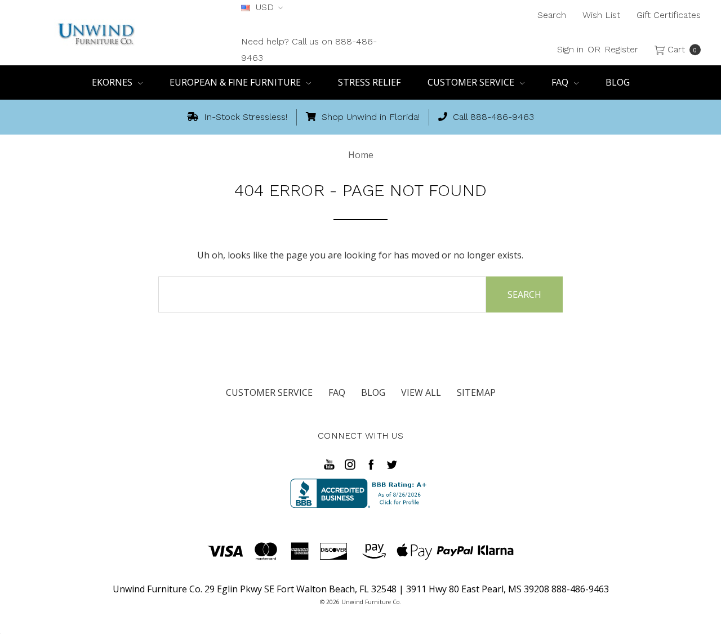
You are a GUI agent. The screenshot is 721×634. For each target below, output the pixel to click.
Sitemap (476, 392)
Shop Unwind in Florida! (369, 116)
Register (621, 49)
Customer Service (472, 82)
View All (421, 392)
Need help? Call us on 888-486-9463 (309, 49)
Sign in (570, 49)
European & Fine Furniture (236, 82)
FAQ (561, 82)
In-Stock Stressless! (244, 116)
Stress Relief (369, 82)
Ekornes (113, 82)
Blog (618, 82)
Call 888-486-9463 (492, 116)
